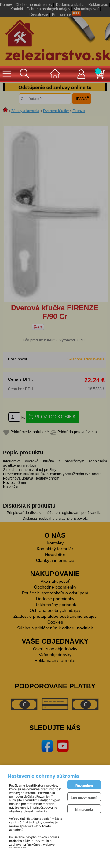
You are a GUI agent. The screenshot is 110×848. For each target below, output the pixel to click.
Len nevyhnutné (84, 797)
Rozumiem (84, 786)
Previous (12, 87)
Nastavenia (84, 809)
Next (98, 87)
